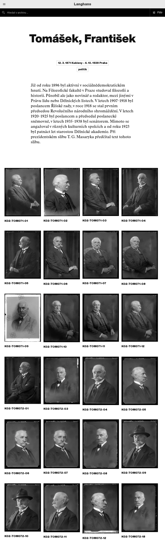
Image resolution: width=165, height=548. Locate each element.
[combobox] (41, 12)
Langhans (82, 4)
